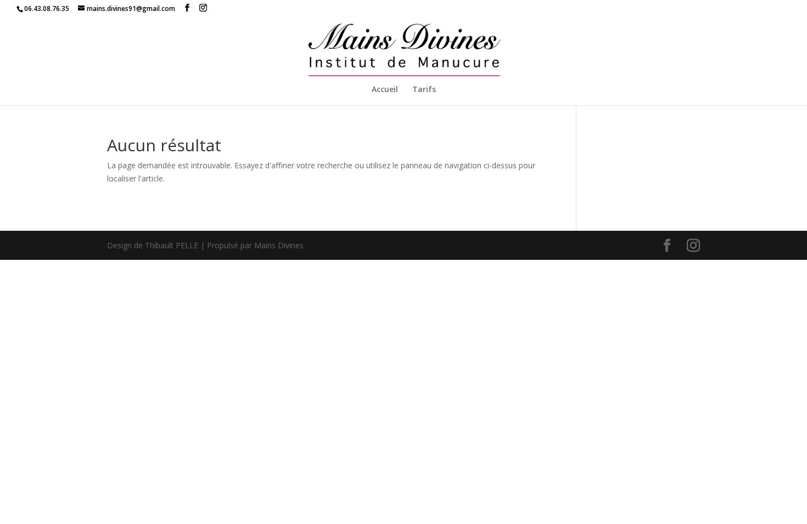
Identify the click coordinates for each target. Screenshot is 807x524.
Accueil (385, 90)
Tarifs (424, 90)
